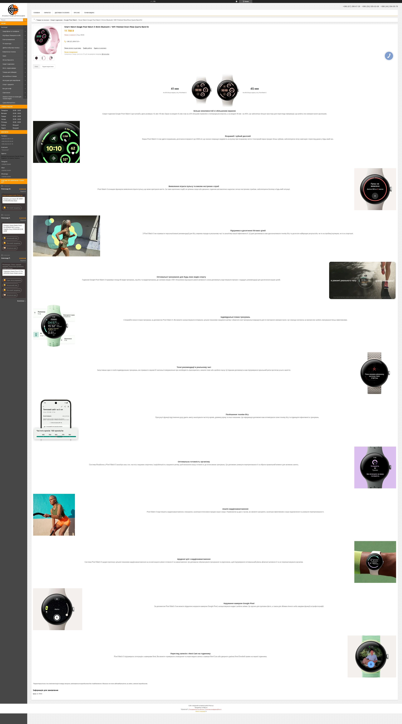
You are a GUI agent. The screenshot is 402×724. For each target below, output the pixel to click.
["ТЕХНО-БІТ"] (14, 10)
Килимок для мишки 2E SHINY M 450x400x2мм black (13, 200)
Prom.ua (211, 705)
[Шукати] (25, 19)
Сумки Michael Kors (9, 103)
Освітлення (6, 93)
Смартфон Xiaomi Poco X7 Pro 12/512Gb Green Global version (13, 272)
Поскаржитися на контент (196, 709)
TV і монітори (7, 44)
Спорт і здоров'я (8, 84)
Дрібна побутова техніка (11, 48)
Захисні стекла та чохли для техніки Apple (12, 98)
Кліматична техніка (9, 52)
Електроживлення (9, 39)
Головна (37, 13)
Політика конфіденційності (213, 709)
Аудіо (4, 56)
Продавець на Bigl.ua (201, 707)
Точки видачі (89, 13)
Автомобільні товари (10, 76)
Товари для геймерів (9, 72)
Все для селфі (7, 88)
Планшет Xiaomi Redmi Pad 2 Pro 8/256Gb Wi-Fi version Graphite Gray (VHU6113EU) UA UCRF (13, 228)
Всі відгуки (20, 301)
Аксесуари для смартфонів (11, 80)
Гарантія (47, 13)
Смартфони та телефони (11, 31)
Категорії (4, 27)
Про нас (77, 13)
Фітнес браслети (8, 60)
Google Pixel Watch (70, 20)
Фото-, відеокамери (9, 68)
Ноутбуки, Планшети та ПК (12, 35)
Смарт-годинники (8, 64)
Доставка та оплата (62, 13)
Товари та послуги (42, 20)
